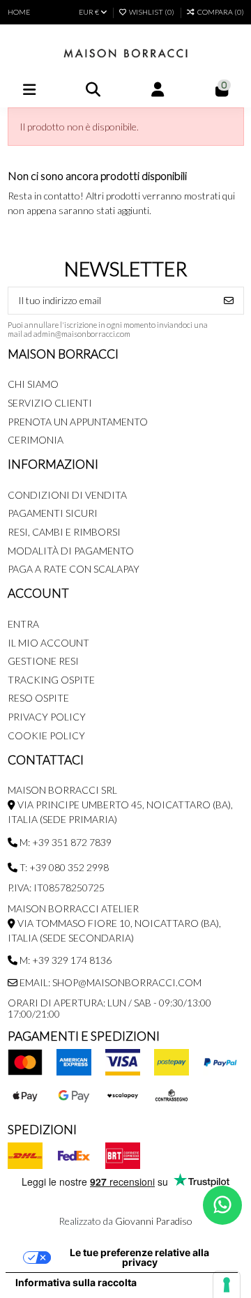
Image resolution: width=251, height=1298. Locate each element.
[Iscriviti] (228, 300)
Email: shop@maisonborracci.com (109, 982)
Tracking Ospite (51, 680)
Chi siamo (33, 384)
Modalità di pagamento (71, 551)
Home (19, 12)
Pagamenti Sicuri (53, 513)
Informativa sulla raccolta (76, 1282)
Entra (23, 624)
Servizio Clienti (50, 403)
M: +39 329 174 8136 (64, 960)
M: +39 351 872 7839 (64, 842)
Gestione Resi (43, 661)
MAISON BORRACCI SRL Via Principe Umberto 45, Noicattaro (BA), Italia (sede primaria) (120, 804)
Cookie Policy (46, 735)
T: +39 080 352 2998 (63, 867)
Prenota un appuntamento (78, 422)
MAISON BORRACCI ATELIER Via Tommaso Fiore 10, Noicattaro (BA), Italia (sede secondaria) (114, 923)
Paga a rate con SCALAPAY (73, 569)
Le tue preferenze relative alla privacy (139, 1257)
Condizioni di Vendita (67, 495)
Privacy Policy (47, 717)
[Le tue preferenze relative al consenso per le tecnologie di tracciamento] (226, 1284)
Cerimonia (35, 440)
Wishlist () (152, 12)
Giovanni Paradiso (153, 1221)
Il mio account (48, 643)
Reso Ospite (38, 698)
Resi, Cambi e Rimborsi (64, 532)
